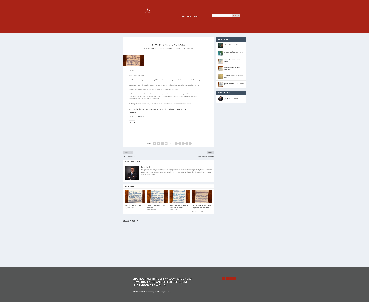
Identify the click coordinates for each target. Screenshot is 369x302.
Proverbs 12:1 (170, 109)
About (182, 16)
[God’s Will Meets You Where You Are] (220, 76)
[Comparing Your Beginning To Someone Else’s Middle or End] (202, 196)
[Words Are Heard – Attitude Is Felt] (220, 84)
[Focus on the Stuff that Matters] (220, 68)
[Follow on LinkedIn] (231, 278)
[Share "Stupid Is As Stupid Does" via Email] (166, 143)
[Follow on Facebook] (223, 278)
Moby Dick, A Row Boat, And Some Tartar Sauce (179, 206)
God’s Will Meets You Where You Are (233, 76)
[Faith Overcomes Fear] (220, 45)
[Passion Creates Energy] (135, 196)
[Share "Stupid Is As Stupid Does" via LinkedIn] (162, 143)
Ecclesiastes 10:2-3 (157, 109)
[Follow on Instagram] (234, 278)
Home (189, 16)
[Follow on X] (227, 278)
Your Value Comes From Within (232, 60)
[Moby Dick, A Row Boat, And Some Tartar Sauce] (180, 196)
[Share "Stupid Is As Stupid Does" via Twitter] (158, 143)
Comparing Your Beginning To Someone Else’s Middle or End (201, 207)
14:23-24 (178, 109)
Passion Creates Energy (133, 205)
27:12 (184, 109)
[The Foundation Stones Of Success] (157, 196)
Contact (195, 16)
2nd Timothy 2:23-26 (143, 109)
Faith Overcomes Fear (231, 44)
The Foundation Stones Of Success (156, 206)
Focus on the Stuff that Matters (232, 68)
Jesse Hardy (154, 48)
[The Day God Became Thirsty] (220, 53)
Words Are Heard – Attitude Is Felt (234, 84)
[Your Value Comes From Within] (220, 61)
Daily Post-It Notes (175, 48)
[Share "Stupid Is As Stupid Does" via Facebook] (154, 143)
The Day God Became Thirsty (234, 52)
